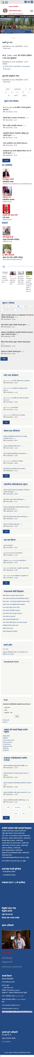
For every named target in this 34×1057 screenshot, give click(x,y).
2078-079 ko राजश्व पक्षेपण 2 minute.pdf (17, 66)
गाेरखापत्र (5, 738)
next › (16, 95)
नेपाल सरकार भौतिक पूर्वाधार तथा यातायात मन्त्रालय (15, 622)
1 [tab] (11, 38)
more (6, 160)
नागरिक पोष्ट (6, 748)
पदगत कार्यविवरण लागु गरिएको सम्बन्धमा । (15, 143)
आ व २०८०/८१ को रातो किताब (10, 407)
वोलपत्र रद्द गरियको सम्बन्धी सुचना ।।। (12, 351)
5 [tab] (20, 38)
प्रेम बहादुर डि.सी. (8, 237)
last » (24, 95)
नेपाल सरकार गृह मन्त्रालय (9, 616)
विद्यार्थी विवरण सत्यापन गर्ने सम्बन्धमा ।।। (16, 118)
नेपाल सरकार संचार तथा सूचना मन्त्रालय (12, 613)
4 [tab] (18, 38)
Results (5, 722)
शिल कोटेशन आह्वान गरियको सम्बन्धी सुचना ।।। (15, 325)
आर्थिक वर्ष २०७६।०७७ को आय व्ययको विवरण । (15, 560)
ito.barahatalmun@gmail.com (11, 1005)
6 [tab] (22, 38)
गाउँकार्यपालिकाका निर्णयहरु (8, 310)
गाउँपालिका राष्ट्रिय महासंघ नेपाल (10, 625)
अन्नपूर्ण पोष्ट (6, 750)
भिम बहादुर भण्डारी (8, 179)
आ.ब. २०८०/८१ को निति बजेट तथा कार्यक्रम (14, 415)
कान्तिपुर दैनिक (6, 736)
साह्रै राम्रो (7, 707)
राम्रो (6, 710)
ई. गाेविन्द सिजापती (8, 255)
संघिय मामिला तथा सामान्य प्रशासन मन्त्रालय (13, 595)
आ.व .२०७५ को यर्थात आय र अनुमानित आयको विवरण (16, 568)
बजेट (4, 306)
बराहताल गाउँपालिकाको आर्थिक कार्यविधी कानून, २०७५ (16, 800)
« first (7, 89)
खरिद (19, 306)
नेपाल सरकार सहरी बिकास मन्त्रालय (11, 610)
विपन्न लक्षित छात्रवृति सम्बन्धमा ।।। (14, 125)
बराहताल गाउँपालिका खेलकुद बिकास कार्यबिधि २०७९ (15, 765)
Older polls (6, 720)
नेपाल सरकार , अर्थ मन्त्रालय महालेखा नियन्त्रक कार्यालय (16, 601)
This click (5, 649)
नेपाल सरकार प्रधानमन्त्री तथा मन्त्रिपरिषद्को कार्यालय (16, 598)
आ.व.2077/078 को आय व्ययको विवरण (12, 553)
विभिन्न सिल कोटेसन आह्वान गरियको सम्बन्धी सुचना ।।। (16, 516)
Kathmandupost (7, 742)
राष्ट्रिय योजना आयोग (8, 628)
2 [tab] (13, 38)
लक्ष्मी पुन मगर (7, 42)
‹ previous (17, 89)
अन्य (4, 359)
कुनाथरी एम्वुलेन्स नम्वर (10, 76)
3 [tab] (15, 38)
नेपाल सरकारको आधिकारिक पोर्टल (11, 619)
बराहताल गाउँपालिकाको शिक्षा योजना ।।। (13, 446)
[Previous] (2, 31)
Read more (7, 48)
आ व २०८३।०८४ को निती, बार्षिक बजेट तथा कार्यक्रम (16, 380)
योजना (11, 306)
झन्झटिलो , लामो (8, 712)
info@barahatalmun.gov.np (10, 1008)
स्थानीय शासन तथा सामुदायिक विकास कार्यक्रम (14, 604)
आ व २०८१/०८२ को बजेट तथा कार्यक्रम (13, 461)
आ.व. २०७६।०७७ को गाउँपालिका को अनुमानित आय (15, 575)
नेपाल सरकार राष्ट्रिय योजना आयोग (11, 607)
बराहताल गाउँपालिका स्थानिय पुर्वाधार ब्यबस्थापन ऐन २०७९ (17, 792)
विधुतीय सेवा (26, 306)
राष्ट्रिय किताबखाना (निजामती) (10, 631)
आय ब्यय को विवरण (8, 545)
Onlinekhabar (7, 744)
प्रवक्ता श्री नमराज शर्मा (10, 215)
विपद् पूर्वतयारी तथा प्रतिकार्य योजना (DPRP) (14, 468)
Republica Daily (7, 746)
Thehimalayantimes (9, 740)
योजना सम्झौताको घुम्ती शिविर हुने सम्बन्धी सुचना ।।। (16, 453)
